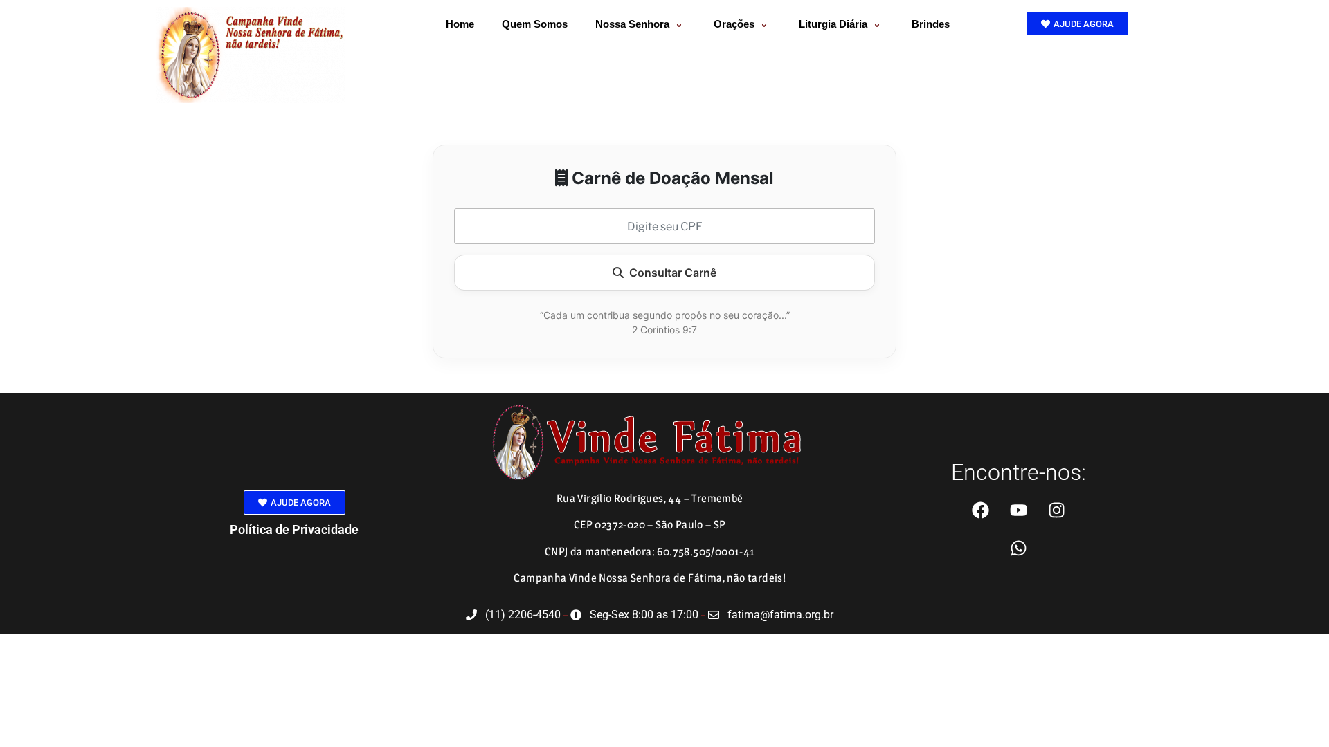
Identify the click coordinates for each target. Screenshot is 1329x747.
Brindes (931, 24)
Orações (734, 24)
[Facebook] (980, 509)
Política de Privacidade (294, 529)
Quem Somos (535, 24)
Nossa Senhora (632, 24)
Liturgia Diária (833, 24)
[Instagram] (1056, 509)
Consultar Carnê (672, 272)
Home (460, 24)
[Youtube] (1018, 509)
